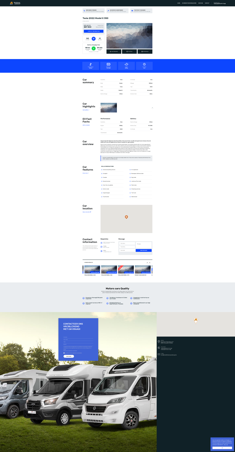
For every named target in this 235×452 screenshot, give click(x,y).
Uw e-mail (66, 339)
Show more (85, 173)
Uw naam (65, 337)
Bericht (65, 344)
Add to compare (86, 125)
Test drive (130, 51)
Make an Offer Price (99, 27)
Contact (207, 3)
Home (178, 3)
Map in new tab (86, 211)
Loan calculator (114, 51)
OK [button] (222, 447)
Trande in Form (100, 25)
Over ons (200, 3)
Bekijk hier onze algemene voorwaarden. (70, 350)
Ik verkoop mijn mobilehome (189, 3)
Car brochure (145, 51)
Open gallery (86, 109)
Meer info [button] (226, 444)
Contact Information (94, 31)
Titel (64, 341)
